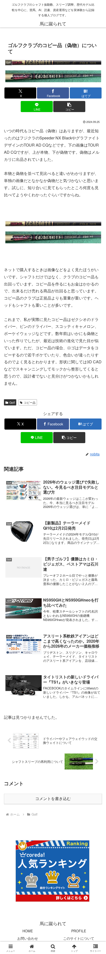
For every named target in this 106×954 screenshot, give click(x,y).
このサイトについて (78, 938)
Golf (12, 402)
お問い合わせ (27, 938)
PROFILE (78, 930)
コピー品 (29, 402)
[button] (69, 106)
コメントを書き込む (53, 799)
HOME (27, 930)
